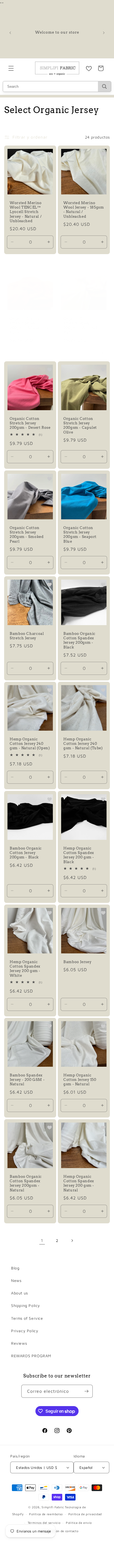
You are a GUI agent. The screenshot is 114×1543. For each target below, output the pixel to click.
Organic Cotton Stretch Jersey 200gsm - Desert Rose (30, 423)
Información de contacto (59, 1531)
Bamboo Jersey (77, 962)
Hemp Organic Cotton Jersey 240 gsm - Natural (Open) (30, 743)
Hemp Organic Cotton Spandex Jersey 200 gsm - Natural (78, 1183)
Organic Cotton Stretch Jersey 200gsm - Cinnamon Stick (29, 325)
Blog (15, 1268)
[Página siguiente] (72, 1240)
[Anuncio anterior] (10, 33)
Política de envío (79, 1522)
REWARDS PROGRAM (31, 1355)
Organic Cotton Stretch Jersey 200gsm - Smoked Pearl (26, 534)
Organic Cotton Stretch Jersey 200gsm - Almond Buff (80, 325)
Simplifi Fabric (53, 1507)
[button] (11, 68)
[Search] (104, 86)
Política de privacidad (85, 1514)
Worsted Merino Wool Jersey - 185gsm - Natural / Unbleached (83, 210)
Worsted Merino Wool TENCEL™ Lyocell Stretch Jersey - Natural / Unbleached (26, 212)
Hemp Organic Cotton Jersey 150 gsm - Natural (79, 1079)
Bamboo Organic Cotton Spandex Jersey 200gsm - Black (79, 640)
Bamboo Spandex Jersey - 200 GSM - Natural (27, 1079)
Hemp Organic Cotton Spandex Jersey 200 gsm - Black (78, 855)
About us (19, 1293)
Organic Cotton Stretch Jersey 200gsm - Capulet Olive (80, 425)
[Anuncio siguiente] (104, 33)
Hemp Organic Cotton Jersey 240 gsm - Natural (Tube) (83, 743)
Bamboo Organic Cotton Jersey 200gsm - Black (26, 852)
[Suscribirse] (86, 1391)
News (16, 1280)
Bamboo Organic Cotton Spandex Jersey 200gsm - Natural (26, 1183)
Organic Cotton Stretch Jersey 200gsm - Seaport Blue (80, 534)
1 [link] (42, 1240)
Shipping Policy (25, 1305)
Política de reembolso (46, 1514)
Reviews (19, 1343)
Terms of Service (27, 1318)
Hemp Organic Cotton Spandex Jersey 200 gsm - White (25, 969)
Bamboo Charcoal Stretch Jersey (27, 636)
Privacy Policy (24, 1330)
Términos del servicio (44, 1522)
